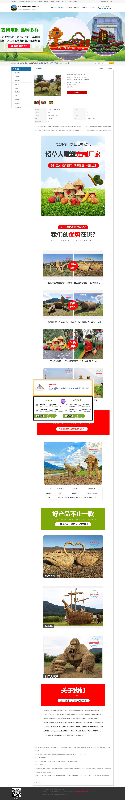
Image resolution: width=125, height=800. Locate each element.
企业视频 (69, 7)
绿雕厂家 (17, 84)
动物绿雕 (17, 76)
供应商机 (61, 7)
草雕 (16, 95)
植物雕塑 (17, 92)
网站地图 (65, 794)
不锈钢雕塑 (18, 107)
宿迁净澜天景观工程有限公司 (81, 792)
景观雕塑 (17, 103)
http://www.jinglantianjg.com (40, 782)
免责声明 (56, 794)
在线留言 (76, 92)
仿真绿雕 (17, 99)
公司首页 (53, 7)
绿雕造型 (17, 88)
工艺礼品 (75, 79)
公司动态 (92, 7)
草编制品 (86, 79)
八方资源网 (50, 794)
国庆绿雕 (17, 80)
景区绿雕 (17, 73)
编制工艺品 (81, 79)
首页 (105, 68)
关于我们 (76, 7)
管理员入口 (60, 794)
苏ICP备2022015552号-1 (69, 792)
